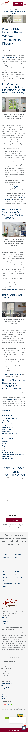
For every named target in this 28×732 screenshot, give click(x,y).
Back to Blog (7, 410)
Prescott (5, 563)
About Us (4, 696)
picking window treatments (10, 57)
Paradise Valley (19, 566)
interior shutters (12, 289)
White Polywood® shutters (13, 374)
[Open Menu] (25, 3)
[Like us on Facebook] (2, 705)
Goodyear (5, 572)
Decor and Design (7, 423)
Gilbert (5, 575)
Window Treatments (7, 686)
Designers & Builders (7, 692)
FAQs (3, 448)
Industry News (6, 429)
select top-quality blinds (12, 187)
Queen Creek (18, 560)
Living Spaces (6, 431)
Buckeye (5, 586)
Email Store (4, 624)
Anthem (5, 554)
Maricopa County (7, 583)
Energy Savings (6, 456)
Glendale (17, 572)
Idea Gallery (5, 444)
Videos (4, 450)
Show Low (17, 583)
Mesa (4, 569)
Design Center (5, 688)
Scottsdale (6, 560)
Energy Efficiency (7, 425)
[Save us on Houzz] (11, 705)
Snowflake (6, 557)
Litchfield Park (18, 569)
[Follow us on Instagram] (8, 705)
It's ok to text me (11, 515)
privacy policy (18, 527)
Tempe (16, 580)
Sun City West (18, 554)
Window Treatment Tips (9, 433)
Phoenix (17, 563)
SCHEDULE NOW (14, 520)
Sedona (17, 557)
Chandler (17, 575)
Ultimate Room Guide (8, 452)
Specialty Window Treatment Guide (13, 454)
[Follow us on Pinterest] (5, 705)
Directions (4, 617)
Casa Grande (6, 577)
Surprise (5, 580)
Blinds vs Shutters (7, 458)
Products (5, 442)
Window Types (6, 421)
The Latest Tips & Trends (9, 419)
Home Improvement (8, 427)
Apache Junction (19, 577)
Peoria (4, 566)
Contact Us (4, 698)
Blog (3, 446)
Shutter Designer (6, 684)
